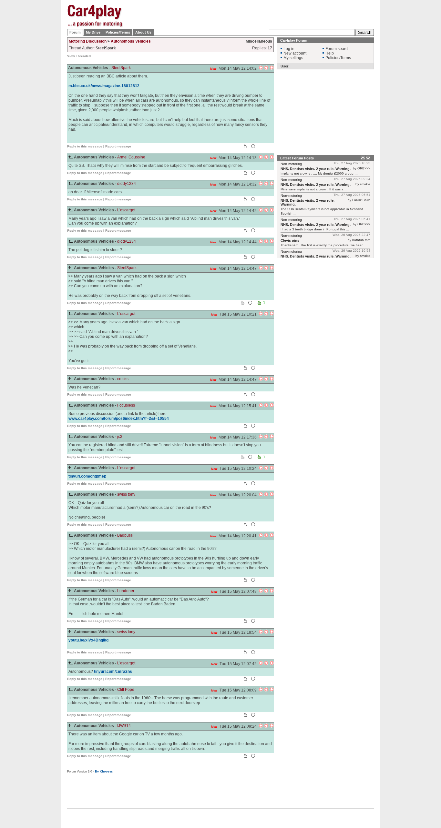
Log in (288, 48)
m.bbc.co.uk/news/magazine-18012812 (103, 86)
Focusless (126, 405)
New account (294, 53)
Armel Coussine (131, 157)
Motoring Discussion (88, 41)
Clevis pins (290, 240)
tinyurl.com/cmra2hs (113, 671)
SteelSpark (121, 68)
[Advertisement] (406, 101)
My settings (293, 58)
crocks (122, 379)
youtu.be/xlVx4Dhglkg (88, 640)
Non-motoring (291, 164)
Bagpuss (125, 535)
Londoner (125, 591)
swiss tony (126, 494)
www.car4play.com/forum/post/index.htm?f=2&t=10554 (118, 418)
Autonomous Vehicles (131, 41)
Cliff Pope (125, 689)
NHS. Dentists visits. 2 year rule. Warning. (316, 169)
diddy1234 (126, 183)
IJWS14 (124, 725)
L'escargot (126, 210)
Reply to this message (84, 146)
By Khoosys (104, 771)
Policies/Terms (118, 32)
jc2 (119, 436)
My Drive (93, 32)
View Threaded (79, 56)
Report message (118, 146)
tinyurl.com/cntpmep (87, 476)
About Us (143, 32)
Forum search (337, 48)
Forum (75, 32)
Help (329, 53)
